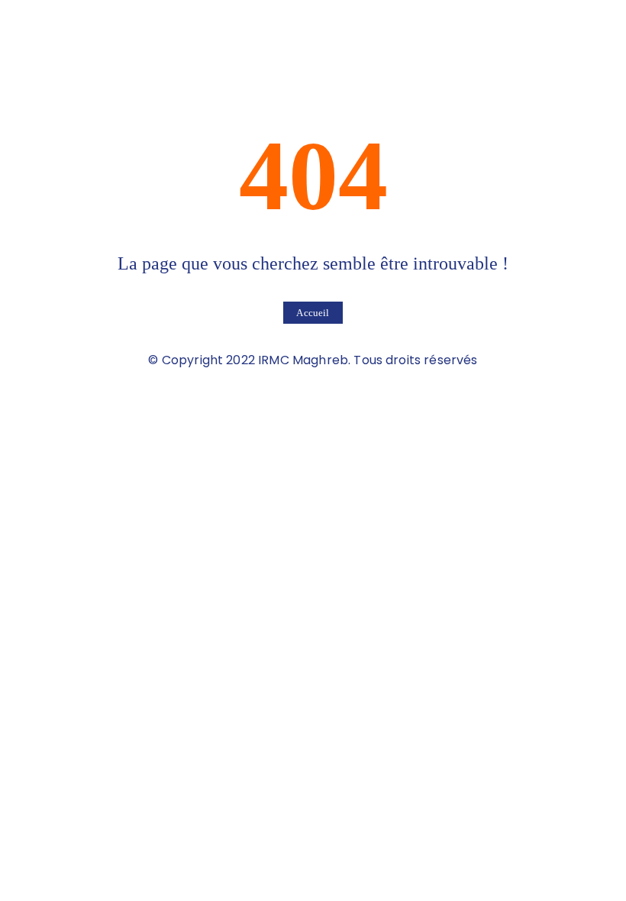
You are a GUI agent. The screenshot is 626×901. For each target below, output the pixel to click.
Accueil (312, 312)
